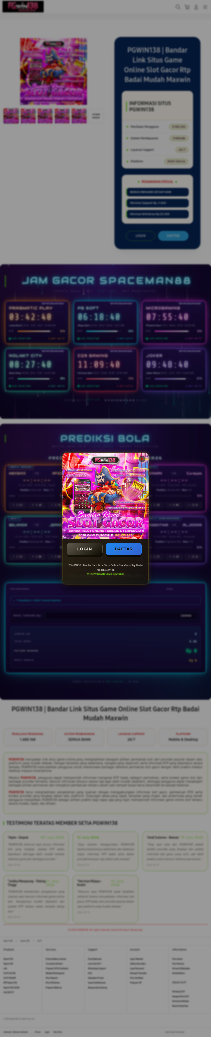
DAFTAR (124, 549)
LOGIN (84, 549)
